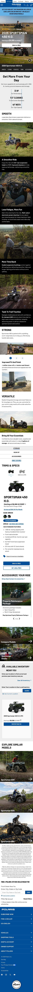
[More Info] (21, 40)
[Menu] (2, 5)
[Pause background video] (30, 60)
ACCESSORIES (28, 69)
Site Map (3, 959)
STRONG (10, 69)
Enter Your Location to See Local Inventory (16, 687)
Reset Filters (28, 899)
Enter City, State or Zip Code (11, 889)
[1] (18, 347)
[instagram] (6, 975)
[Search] (25, 5)
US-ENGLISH (5, 923)
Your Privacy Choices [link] (7, 965)
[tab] (11, 473)
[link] (16, 932)
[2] (20, 349)
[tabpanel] (16, 519)
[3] (15, 351)
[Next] (19, 619)
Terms (3, 967)
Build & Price (16, 45)
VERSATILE (16, 69)
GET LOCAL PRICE (16, 50)
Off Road (9, 1)
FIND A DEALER (6, 919)
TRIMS (22, 69)
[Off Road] (16, 5)
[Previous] (13, 619)
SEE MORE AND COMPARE (16, 524)
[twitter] (10, 975)
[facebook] (2, 975)
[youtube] (14, 975)
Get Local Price (16, 568)
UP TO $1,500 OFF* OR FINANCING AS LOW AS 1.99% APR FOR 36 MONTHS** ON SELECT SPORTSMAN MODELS (16, 11)
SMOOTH (4, 69)
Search (27, 691)
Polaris (3, 1)
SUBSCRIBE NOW (7, 914)
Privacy (3, 962)
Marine (27, 1)
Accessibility (4, 970)
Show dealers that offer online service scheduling (14, 903)
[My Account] (27, 5)
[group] (16, 600)
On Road (20, 1)
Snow (14, 1)
